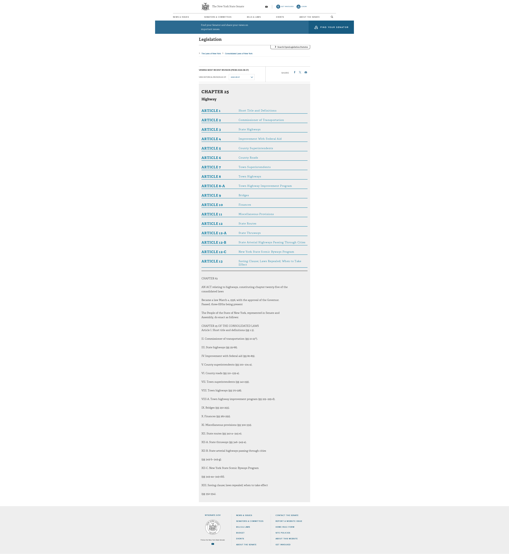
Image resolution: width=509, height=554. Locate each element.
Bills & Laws (254, 17)
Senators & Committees (217, 17)
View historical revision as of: (212, 77)
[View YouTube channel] (266, 7)
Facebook (294, 72)
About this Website (287, 539)
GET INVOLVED (283, 545)
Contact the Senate (287, 515)
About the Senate (246, 545)
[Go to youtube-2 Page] (212, 544)
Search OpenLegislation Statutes (292, 47)
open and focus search (332, 18)
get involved (287, 6)
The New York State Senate (228, 6)
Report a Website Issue (289, 521)
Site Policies (283, 533)
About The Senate (309, 17)
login (304, 6)
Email (306, 72)
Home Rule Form (285, 527)
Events (280, 17)
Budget (240, 533)
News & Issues (181, 17)
